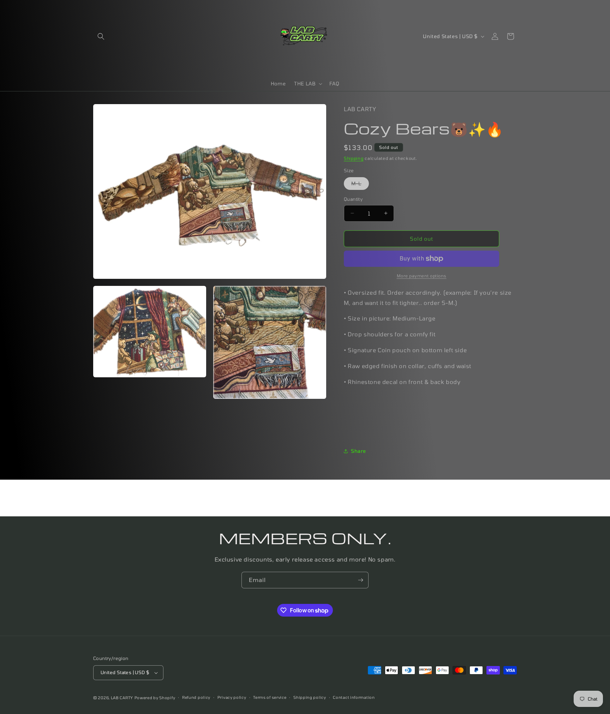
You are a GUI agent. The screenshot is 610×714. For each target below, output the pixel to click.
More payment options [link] (422, 275)
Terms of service (269, 697)
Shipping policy (309, 697)
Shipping (354, 158)
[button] (101, 36)
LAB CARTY (122, 697)
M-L (360, 185)
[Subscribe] (360, 580)
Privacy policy (231, 697)
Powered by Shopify (154, 697)
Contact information (354, 697)
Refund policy (196, 697)
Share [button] (358, 451)
